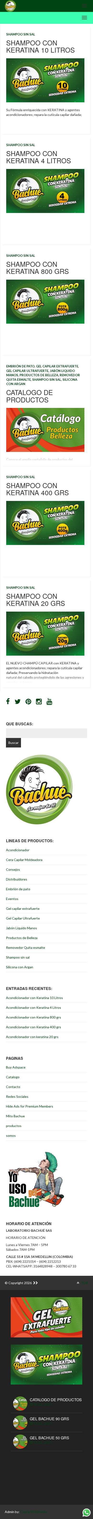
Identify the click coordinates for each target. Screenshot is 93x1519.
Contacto (13, 1087)
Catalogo (13, 1077)
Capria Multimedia (33, 1512)
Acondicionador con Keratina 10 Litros (34, 998)
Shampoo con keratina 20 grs (35, 599)
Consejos (13, 869)
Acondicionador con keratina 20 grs (32, 1037)
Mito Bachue (15, 1116)
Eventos (12, 899)
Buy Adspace (16, 1067)
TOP (84, 1283)
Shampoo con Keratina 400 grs (37, 488)
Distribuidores (16, 879)
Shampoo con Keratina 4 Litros (38, 156)
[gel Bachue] (46, 1317)
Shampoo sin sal (20, 34)
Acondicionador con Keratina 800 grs (33, 1017)
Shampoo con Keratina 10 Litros (40, 46)
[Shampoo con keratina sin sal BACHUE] (46, 1364)
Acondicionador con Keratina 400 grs (33, 1027)
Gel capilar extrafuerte (57, 366)
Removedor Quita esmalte (25, 947)
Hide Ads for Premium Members (29, 1106)
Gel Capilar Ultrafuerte (27, 371)
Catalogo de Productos (29, 395)
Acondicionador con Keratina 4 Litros (33, 1007)
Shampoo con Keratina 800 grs (37, 267)
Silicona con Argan (19, 967)
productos (13, 1126)
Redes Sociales (17, 1096)
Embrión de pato (20, 366)
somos (11, 1135)
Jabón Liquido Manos (21, 928)
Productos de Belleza (39, 375)
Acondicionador (17, 850)
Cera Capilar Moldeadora (24, 860)
